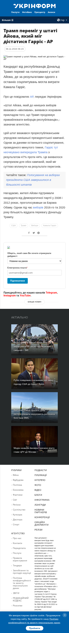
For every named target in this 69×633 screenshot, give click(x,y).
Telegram (51, 292)
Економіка (18, 490)
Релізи (38, 529)
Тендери (17, 565)
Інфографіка (41, 500)
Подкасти (40, 470)
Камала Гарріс (49, 225)
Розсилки (17, 605)
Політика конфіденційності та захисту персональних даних (22, 583)
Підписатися (17, 280)
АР (31, 96)
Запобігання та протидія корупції (22, 571)
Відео (37, 490)
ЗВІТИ (16, 593)
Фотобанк (27, 12)
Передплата (19, 548)
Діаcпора (17, 519)
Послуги (15, 12)
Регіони (17, 504)
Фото (37, 485)
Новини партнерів (40, 511)
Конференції (42, 517)
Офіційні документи (41, 523)
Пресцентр (39, 12)
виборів (38, 207)
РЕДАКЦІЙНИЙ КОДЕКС (21, 599)
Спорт (16, 524)
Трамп (23, 225)
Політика (17, 485)
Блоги (38, 495)
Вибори (34, 225)
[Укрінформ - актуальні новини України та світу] (34, 6)
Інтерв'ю (39, 480)
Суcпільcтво (19, 509)
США (13, 225)
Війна (16, 475)
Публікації (40, 475)
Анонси (51, 12)
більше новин (34, 302)
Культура (17, 514)
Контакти (17, 543)
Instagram (10, 295)
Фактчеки (17, 495)
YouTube (25, 295)
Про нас (17, 538)
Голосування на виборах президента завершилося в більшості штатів (33, 179)
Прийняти (34, 628)
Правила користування (20, 559)
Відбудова (18, 480)
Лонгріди (40, 505)
